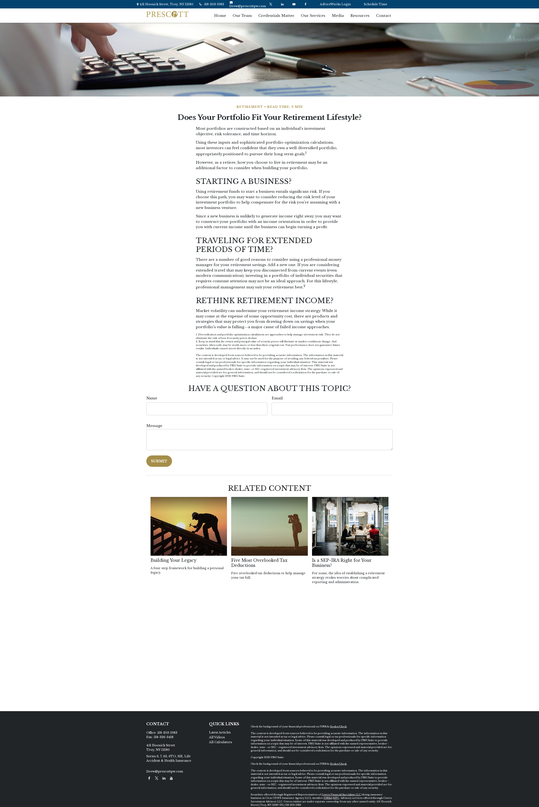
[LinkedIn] (282, 4)
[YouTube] (294, 4)
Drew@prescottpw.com (247, 6)
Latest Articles (220, 732)
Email (277, 398)
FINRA (328, 797)
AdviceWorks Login (335, 4)
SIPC (336, 797)
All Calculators (220, 742)
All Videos (217, 737)
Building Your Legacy (173, 560)
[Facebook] (305, 4)
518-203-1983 (214, 4)
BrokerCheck (338, 726)
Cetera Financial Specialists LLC (341, 794)
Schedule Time (375, 4)
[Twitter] (270, 4)
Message (154, 426)
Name (151, 398)
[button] (220, 16)
